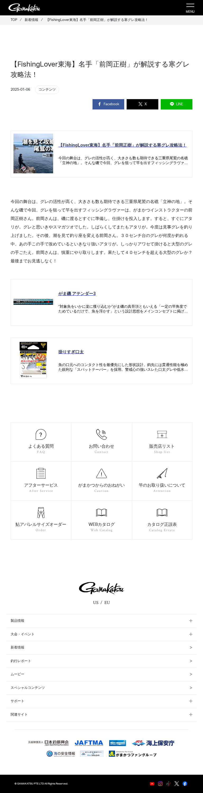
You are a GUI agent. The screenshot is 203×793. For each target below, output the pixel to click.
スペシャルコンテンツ (28, 688)
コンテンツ (47, 89)
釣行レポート (21, 661)
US (95, 603)
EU (107, 603)
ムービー (17, 674)
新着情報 (17, 647)
